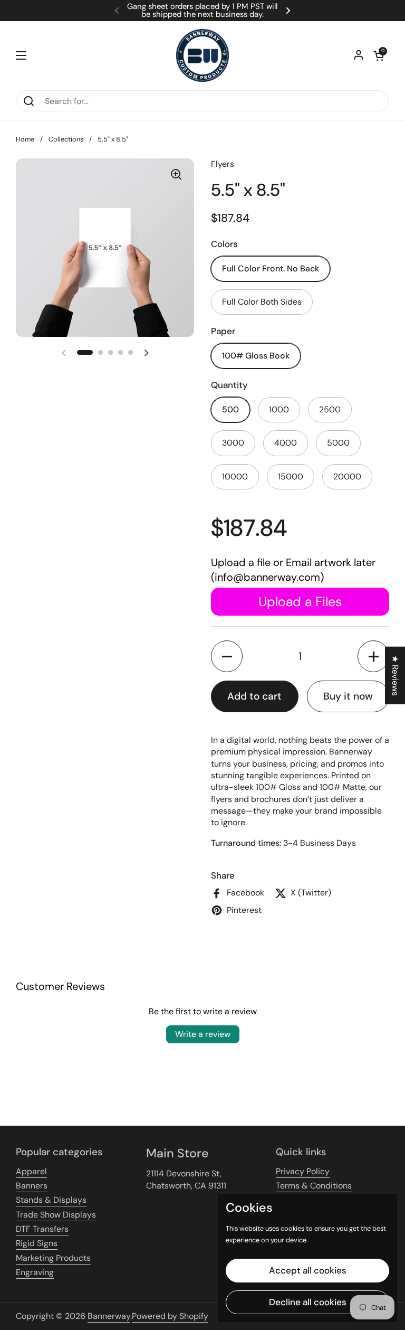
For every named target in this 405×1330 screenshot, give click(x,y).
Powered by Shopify (170, 1316)
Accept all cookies (307, 1270)
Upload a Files (300, 601)
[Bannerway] (202, 55)
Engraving (35, 1272)
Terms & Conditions (314, 1185)
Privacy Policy (303, 1171)
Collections (66, 139)
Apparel (31, 1171)
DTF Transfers (42, 1228)
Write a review (202, 1034)
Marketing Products (53, 1257)
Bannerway (109, 1316)
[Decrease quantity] (227, 656)
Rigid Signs (36, 1243)
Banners (31, 1185)
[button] (378, 55)
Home (25, 139)
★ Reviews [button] (395, 675)
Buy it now (348, 696)
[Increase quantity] (373, 656)
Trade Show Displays (56, 1214)
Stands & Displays (51, 1199)
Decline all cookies (307, 1302)
